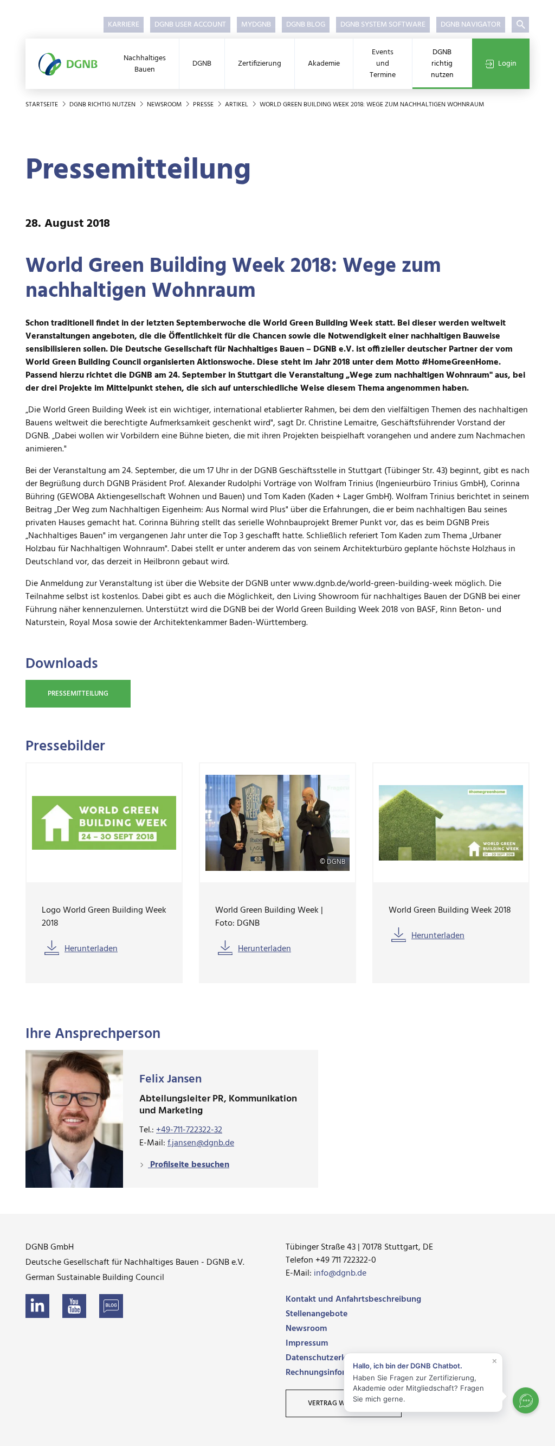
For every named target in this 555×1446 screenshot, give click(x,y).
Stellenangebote (316, 1314)
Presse (204, 104)
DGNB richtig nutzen (442, 63)
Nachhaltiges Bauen (145, 64)
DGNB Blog (305, 24)
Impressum (307, 1343)
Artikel (237, 104)
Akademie (324, 64)
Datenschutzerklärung (328, 1358)
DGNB (201, 64)
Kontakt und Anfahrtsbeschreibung (353, 1299)
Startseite (42, 104)
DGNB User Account (190, 24)
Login (507, 64)
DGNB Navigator (471, 24)
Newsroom (165, 104)
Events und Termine (383, 63)
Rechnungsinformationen (333, 1373)
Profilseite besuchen (188, 1165)
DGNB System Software (382, 24)
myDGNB (256, 24)
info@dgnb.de (340, 1273)
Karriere (123, 24)
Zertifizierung (259, 64)
